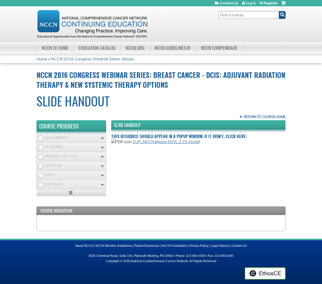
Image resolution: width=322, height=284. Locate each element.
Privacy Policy (198, 246)
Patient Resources (146, 246)
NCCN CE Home (55, 47)
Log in (251, 3)
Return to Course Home (265, 117)
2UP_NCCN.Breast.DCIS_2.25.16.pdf (166, 141)
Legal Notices (220, 246)
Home (41, 58)
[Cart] (283, 5)
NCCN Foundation (174, 246)
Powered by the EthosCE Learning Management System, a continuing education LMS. (265, 273)
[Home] (92, 24)
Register (270, 3)
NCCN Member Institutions (113, 246)
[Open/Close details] (102, 138)
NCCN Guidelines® (173, 47)
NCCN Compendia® (219, 47)
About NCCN (84, 246)
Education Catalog (97, 47)
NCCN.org (135, 47)
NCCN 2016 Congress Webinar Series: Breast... (93, 58)
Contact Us (229, 3)
